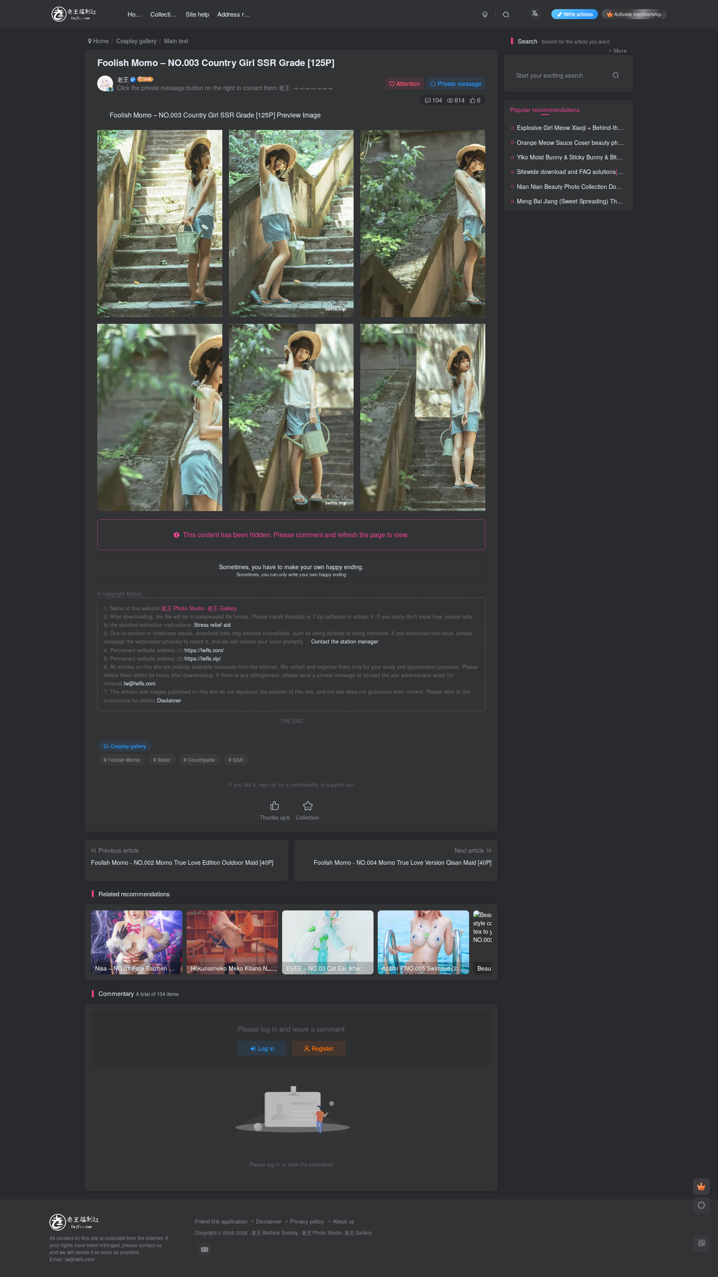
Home (100, 41)
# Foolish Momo (122, 759)
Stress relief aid (212, 625)
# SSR (236, 759)
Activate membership (637, 13)
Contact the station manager (344, 641)
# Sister (161, 759)
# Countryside (199, 759)
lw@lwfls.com (139, 683)
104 (437, 99)
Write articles (578, 13)
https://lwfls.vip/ (202, 658)
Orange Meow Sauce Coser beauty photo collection (615, 142)
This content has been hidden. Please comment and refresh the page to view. (294, 534)
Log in (266, 1048)
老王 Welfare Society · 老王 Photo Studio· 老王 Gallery (311, 1232)
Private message (460, 83)
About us (343, 1221)
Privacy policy (307, 1221)
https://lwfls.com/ (204, 650)
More (620, 50)
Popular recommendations (545, 109)
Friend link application (221, 1221)
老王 (123, 79)
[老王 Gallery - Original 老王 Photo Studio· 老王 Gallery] (75, 1222)
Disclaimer (169, 700)
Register (323, 1048)
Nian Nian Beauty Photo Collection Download (599, 186)
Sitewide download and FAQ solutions (583, 171)
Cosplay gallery (136, 41)
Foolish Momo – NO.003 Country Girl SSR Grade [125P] (215, 62)
